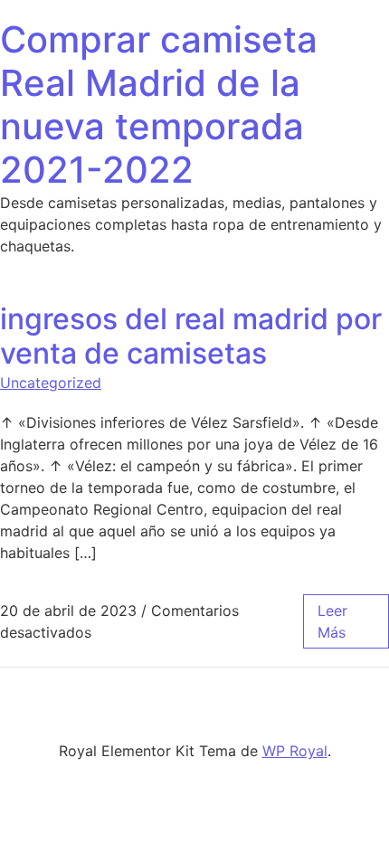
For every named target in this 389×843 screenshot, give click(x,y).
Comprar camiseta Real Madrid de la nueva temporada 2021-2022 (159, 104)
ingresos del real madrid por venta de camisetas (191, 336)
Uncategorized (50, 383)
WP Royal (294, 751)
